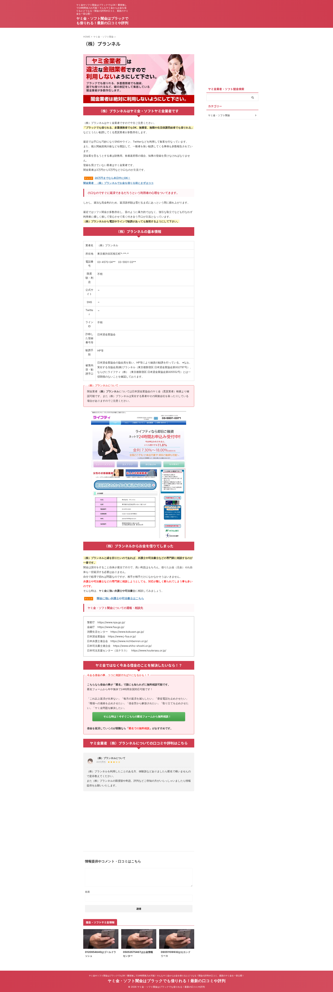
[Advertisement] (138, 820)
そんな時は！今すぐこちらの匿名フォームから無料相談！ (137, 716)
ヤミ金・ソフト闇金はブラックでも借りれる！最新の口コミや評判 (166, 980)
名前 (87, 891)
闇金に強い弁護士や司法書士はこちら (120, 598)
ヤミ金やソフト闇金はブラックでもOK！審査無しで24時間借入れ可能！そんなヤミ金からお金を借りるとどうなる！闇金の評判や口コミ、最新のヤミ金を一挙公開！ (166, 975)
